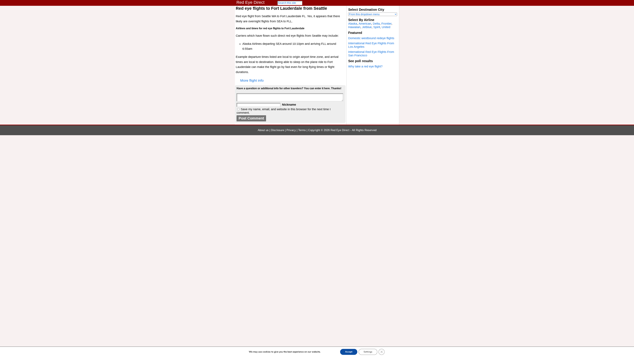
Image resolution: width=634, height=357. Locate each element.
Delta (376, 23)
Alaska (352, 23)
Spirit (376, 27)
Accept (348, 351)
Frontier (386, 23)
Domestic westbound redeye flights (371, 38)
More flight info (252, 80)
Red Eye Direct (250, 2)
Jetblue (367, 27)
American (365, 23)
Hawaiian (354, 27)
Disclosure (277, 130)
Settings (368, 351)
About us (263, 130)
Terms (302, 130)
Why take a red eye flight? (365, 66)
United (386, 27)
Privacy (291, 130)
